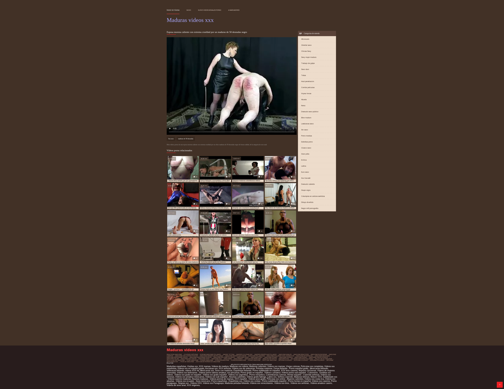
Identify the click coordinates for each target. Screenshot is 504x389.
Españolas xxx (235, 381)
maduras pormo (270, 357)
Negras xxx (183, 383)
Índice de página (173, 10)
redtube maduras (269, 360)
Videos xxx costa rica (314, 379)
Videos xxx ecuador (185, 381)
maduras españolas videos (235, 356)
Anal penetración (307, 81)
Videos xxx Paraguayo (213, 383)
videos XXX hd (192, 370)
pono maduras (192, 360)
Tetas (303, 75)
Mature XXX (316, 377)
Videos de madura (220, 366)
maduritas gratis (270, 359)
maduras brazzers (301, 354)
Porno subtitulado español (274, 381)
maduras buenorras (319, 354)
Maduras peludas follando (237, 383)
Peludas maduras (264, 368)
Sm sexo (304, 130)
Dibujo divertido (307, 202)
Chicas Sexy (306, 51)
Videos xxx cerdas (252, 381)
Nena (303, 106)
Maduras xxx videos (239, 366)
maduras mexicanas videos (177, 357)
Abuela (304, 100)
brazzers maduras (174, 354)
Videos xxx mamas (276, 366)
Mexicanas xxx (207, 370)
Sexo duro (305, 69)
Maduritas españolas (176, 366)
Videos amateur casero (321, 383)
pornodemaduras (222, 360)
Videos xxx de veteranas (243, 368)
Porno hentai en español (299, 381)
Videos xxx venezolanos (261, 383)
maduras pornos (286, 357)
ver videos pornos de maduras (208, 361)
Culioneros (313, 373)
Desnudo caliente (308, 184)
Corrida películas (307, 87)
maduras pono (256, 357)
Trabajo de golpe (308, 63)
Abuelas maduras (200, 379)
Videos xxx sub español (216, 377)
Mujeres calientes (295, 379)
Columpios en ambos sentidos (313, 196)
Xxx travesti (305, 178)
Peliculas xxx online (276, 379)
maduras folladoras (256, 356)
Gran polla (305, 154)
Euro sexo (305, 172)
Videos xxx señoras (300, 383)
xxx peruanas (233, 373)
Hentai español (294, 375)
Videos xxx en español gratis (190, 368)
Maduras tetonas (301, 377)
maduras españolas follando (211, 356)
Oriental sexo (306, 45)
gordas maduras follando (210, 354)
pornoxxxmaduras (238, 360)
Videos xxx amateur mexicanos (189, 377)
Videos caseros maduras (179, 379)
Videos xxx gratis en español (188, 375)
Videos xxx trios (282, 383)
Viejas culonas (293, 366)
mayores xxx (284, 359)
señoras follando (317, 360)
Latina (303, 166)
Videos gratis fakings (256, 377)
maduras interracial (304, 356)
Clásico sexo (306, 148)
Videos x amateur (272, 373)
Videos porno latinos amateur (212, 373)
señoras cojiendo (301, 360)
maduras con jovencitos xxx (186, 356)
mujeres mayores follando (302, 359)
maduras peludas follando (224, 357)
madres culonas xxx (244, 354)
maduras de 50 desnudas (185, 139)
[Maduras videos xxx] (500, 385)
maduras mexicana (322, 356)
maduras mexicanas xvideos (200, 357)
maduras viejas (173, 359)
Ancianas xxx (211, 368)
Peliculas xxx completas (312, 366)
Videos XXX (196, 383)
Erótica (304, 160)
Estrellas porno (307, 142)
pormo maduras (206, 360)
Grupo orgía (305, 190)
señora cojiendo (285, 360)
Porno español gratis (299, 368)
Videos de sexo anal (176, 385)
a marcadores (233, 10)
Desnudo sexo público (309, 112)
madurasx (228, 359)
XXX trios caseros (289, 370)
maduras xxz (217, 359)
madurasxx (238, 359)
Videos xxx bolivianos (187, 373)
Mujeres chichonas (307, 370)
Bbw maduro (306, 118)
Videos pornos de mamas (221, 379)
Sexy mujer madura (308, 57)
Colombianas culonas (276, 375)
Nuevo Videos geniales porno (209, 10)
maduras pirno (243, 357)
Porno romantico (257, 375)
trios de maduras (187, 361)
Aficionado (305, 39)
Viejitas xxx (192, 366)
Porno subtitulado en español (266, 370)
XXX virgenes (193, 385)
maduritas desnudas (253, 359)
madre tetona (228, 354)
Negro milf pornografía (309, 208)
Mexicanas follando (319, 368)
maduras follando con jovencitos (280, 356)
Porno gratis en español (252, 373)
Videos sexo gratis (257, 379)
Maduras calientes (257, 366)
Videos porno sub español (294, 373)
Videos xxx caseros (321, 381)
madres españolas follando (265, 354)
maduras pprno (301, 357)
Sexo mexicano (203, 381)
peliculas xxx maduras (176, 360)
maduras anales (285, 354)
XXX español (241, 379)
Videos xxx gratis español (215, 375)
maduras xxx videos (188, 359)
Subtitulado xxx (330, 377)
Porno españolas (219, 381)
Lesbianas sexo (307, 124)
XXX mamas (205, 366)
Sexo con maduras (223, 370)
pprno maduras (254, 360)
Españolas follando (242, 370)
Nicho (189, 10)
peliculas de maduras (323, 359)
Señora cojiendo (285, 377)
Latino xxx (272, 377)
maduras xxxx (203, 359)
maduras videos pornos (318, 357)
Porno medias (306, 136)
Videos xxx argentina (238, 375)
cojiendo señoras (191, 354)
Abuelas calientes (237, 377)
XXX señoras (225, 368)
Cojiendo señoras (311, 375)
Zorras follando (280, 368)
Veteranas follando (175, 370)
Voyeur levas (306, 93)
